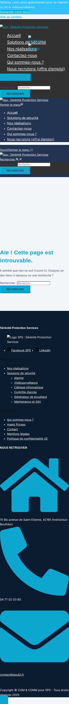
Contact (12, 429)
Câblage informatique (28, 387)
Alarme (19, 378)
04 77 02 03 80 (15, 77)
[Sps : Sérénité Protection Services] (24, 27)
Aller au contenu (11, 16)
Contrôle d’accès (25, 392)
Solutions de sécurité (26, 42)
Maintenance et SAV (27, 401)
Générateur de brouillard (30, 397)
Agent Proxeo (16, 424)
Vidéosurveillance (26, 382)
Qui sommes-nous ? (25, 62)
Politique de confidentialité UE (27, 438)
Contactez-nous (22, 55)
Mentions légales (18, 434)
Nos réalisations (22, 48)
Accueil (14, 35)
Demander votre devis (15, 12)
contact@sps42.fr (12, 674)
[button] (11, 159)
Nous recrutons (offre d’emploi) (36, 68)
